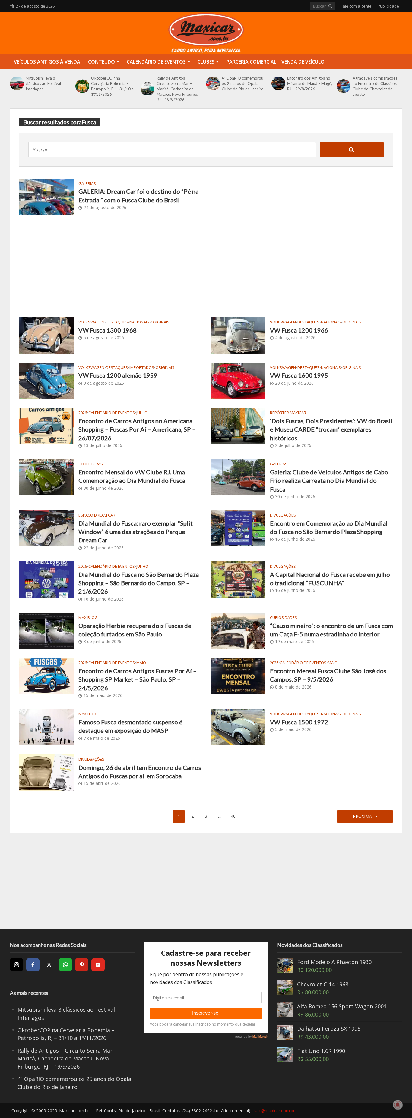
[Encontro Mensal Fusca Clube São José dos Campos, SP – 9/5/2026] (238, 675)
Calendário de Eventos (156, 61)
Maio (141, 662)
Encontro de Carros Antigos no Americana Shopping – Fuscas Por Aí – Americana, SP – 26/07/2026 (137, 429)
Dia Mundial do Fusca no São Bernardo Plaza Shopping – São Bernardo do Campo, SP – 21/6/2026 (138, 583)
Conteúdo (101, 61)
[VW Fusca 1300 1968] (46, 334)
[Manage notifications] (398, 1105)
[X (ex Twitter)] (49, 964)
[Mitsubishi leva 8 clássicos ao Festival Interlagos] (16, 83)
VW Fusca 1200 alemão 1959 (117, 375)
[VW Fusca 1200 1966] (238, 334)
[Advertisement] (206, 266)
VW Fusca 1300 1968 (107, 330)
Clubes (206, 61)
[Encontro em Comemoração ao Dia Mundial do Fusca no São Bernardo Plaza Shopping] (238, 527)
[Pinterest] (81, 964)
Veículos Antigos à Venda (47, 61)
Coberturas (90, 464)
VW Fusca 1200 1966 (299, 330)
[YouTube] (98, 964)
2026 (82, 412)
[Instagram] (16, 964)
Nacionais (139, 322)
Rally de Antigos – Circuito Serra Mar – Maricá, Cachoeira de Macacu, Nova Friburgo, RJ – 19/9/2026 (177, 89)
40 (233, 816)
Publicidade (388, 6)
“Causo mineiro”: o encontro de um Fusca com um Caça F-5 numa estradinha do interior (331, 630)
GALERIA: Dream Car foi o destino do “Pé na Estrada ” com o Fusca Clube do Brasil (138, 195)
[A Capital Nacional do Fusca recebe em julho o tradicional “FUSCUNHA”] (238, 578)
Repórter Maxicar (288, 412)
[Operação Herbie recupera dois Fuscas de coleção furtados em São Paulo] (46, 630)
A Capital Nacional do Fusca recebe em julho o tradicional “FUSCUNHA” (330, 578)
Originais (160, 322)
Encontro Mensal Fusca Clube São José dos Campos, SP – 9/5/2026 (328, 675)
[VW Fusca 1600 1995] (238, 380)
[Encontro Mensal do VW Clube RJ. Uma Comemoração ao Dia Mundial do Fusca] (46, 476)
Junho (142, 566)
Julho (141, 412)
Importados (141, 367)
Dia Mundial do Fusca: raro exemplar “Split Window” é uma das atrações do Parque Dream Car (135, 532)
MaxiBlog (88, 617)
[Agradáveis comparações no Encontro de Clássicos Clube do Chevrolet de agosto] (343, 86)
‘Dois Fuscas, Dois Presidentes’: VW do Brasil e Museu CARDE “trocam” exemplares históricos (331, 429)
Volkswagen (91, 322)
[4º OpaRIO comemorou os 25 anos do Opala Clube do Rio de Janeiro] (212, 83)
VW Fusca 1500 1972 (299, 722)
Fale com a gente (356, 6)
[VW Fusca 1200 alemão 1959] (46, 380)
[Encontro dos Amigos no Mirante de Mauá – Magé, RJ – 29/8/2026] (277, 83)
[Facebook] (33, 964)
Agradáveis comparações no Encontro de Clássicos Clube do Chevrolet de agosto (375, 86)
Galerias (87, 183)
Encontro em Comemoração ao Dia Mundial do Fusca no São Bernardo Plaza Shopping (329, 527)
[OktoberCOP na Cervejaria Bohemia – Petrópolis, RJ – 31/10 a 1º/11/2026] (81, 86)
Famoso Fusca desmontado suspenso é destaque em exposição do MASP (130, 726)
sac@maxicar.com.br (274, 1110)
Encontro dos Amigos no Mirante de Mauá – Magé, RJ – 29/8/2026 (309, 83)
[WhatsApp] (65, 964)
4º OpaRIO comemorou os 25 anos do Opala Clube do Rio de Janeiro (243, 83)
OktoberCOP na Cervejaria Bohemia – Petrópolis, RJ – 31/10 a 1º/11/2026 (112, 86)
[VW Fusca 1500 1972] (238, 726)
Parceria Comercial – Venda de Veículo (275, 61)
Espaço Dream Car (96, 515)
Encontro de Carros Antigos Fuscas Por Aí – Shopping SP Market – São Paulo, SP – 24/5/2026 (137, 679)
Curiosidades (283, 617)
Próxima (363, 816)
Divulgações (283, 515)
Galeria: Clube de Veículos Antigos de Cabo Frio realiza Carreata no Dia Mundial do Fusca (329, 480)
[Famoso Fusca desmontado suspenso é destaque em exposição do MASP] (46, 726)
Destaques (117, 322)
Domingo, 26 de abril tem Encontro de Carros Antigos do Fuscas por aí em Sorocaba (139, 771)
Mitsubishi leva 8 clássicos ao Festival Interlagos (43, 83)
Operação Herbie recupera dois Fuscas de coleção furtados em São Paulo (134, 630)
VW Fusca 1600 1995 (299, 375)
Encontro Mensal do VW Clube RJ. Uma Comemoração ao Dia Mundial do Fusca (131, 476)
